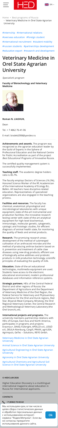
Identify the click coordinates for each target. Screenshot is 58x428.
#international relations (29, 32)
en (51, 4)
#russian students (12, 46)
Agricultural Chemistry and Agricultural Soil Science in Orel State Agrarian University (25, 363)
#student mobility (42, 41)
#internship (8, 32)
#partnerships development (39, 46)
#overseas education (13, 37)
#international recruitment (16, 41)
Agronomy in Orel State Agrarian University (25, 357)
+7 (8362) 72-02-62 (15, 402)
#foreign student (35, 37)
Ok (51, 415)
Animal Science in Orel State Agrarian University (28, 345)
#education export (12, 50)
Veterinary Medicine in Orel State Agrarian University (25, 339)
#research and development (39, 50)
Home (5, 17)
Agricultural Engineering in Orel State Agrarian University (27, 351)
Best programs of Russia (25, 17)
